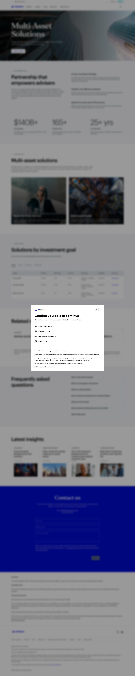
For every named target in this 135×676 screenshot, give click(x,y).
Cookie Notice (56, 351)
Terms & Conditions (40, 351)
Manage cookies (66, 350)
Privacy (49, 351)
